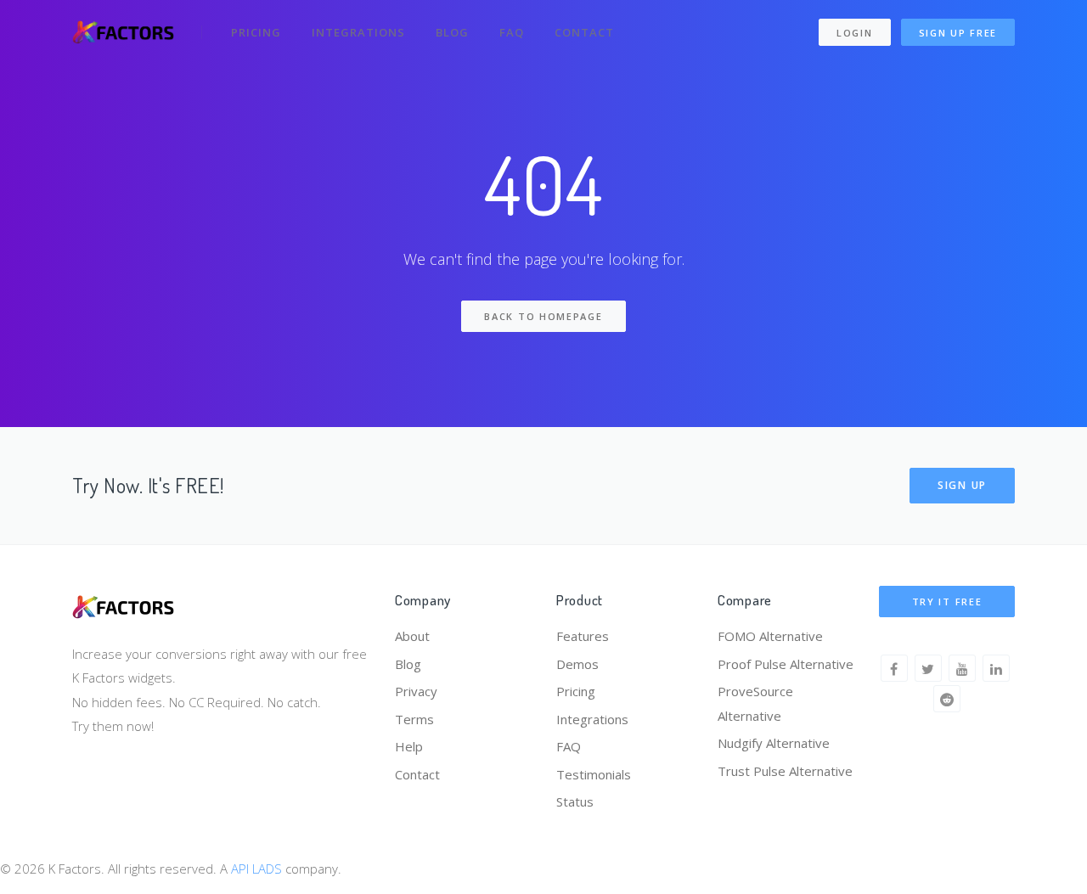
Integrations (358, 32)
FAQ (511, 32)
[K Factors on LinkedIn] (996, 668)
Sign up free (958, 32)
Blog (452, 32)
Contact (584, 32)
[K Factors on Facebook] (894, 668)
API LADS (256, 868)
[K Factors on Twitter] (928, 668)
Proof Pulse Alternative (785, 663)
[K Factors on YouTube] (962, 668)
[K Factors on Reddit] (946, 698)
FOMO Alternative (770, 635)
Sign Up (962, 485)
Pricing (256, 32)
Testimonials (593, 774)
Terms (414, 719)
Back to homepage (543, 316)
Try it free (947, 601)
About (412, 635)
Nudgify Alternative (774, 742)
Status (575, 801)
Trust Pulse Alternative (785, 770)
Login (854, 32)
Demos (577, 663)
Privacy (416, 691)
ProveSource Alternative (755, 703)
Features (582, 635)
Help (409, 746)
